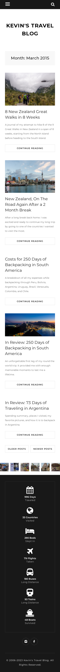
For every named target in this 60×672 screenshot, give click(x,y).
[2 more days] (14, 467)
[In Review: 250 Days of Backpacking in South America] (30, 324)
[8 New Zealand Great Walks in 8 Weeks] (30, 89)
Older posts (17, 449)
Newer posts (42, 449)
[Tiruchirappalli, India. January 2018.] (24, 467)
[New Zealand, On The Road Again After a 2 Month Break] (30, 176)
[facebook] (34, 641)
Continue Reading (30, 148)
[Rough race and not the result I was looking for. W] (4, 467)
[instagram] (26, 641)
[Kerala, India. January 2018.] (55, 467)
